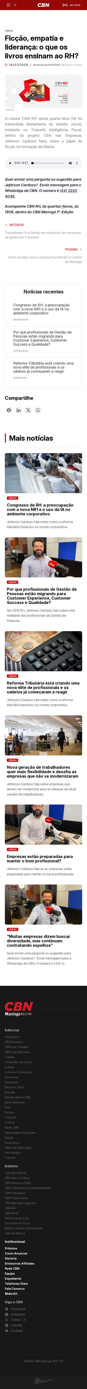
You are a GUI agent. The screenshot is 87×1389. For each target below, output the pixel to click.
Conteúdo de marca (18, 1062)
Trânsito (10, 1157)
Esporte (10, 1092)
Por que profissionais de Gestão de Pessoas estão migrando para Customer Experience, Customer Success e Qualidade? (42, 338)
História (11, 1258)
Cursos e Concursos (18, 1072)
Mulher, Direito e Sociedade (23, 1228)
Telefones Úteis (16, 1283)
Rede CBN (12, 1127)
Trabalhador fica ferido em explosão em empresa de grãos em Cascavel (43, 235)
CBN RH (12, 498)
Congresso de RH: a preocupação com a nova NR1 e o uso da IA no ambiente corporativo (41, 309)
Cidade (10, 1057)
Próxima (71, 249)
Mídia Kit (11, 1293)
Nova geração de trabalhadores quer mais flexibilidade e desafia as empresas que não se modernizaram (42, 772)
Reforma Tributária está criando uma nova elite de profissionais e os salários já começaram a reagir (43, 367)
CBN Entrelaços (15, 1193)
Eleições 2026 (14, 1087)
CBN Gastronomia (16, 1198)
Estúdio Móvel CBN (17, 1097)
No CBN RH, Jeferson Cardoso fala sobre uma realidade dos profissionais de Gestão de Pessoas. (41, 615)
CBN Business (14, 1042)
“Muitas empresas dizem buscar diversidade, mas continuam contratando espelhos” (38, 941)
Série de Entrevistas (18, 1147)
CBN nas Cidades (16, 1047)
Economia (11, 1077)
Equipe (10, 1273)
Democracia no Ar (17, 1218)
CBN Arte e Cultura (17, 1178)
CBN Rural (11, 1213)
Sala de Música (15, 1233)
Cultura (9, 1067)
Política (9, 1122)
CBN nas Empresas (17, 1052)
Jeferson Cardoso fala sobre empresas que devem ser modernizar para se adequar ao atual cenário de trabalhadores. (41, 789)
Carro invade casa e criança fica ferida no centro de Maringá (45, 259)
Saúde (9, 1137)
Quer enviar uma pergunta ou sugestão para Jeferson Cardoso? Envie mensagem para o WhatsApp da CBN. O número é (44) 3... (39, 958)
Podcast (10, 1117)
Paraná (9, 1112)
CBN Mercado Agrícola (20, 1203)
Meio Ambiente (15, 1102)
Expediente (13, 1278)
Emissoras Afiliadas (19, 1263)
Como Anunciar (16, 1253)
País (7, 1107)
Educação (11, 1082)
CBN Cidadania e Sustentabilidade (28, 1188)
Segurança (12, 1142)
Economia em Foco (17, 1223)
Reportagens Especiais (20, 1132)
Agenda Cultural (15, 1173)
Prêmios (11, 1248)
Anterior (16, 225)
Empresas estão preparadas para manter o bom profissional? (40, 858)
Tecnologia (12, 1152)
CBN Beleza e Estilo (18, 1183)
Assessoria (12, 1037)
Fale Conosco (15, 1288)
